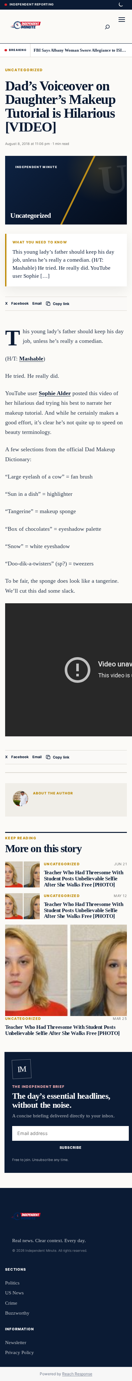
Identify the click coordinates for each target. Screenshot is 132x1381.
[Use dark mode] (120, 5)
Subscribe (71, 1147)
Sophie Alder (55, 393)
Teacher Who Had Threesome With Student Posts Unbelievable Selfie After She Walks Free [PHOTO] (83, 878)
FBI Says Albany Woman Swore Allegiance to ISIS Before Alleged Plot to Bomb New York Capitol (81, 50)
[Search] (107, 26)
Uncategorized (24, 70)
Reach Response (77, 1373)
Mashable (31, 358)
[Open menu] (122, 26)
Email (37, 303)
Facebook (20, 303)
